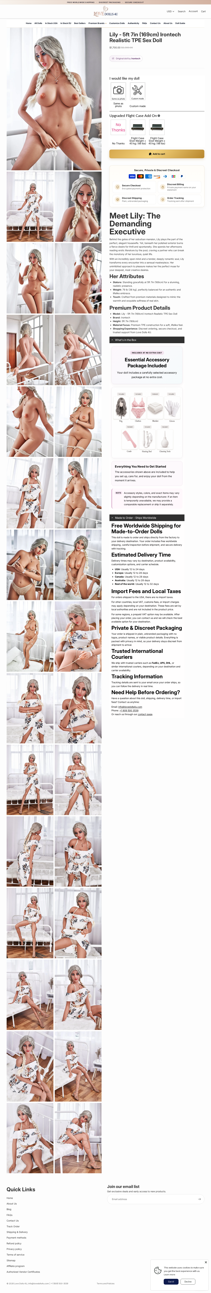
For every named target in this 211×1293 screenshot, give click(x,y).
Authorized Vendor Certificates (23, 1271)
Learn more (169, 1274)
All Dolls (38, 23)
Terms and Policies (105, 1283)
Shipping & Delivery (17, 1232)
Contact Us (155, 23)
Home (28, 23)
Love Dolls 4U (20, 1283)
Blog (9, 1209)
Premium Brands (97, 23)
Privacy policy (14, 1249)
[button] (146, 340)
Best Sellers (80, 23)
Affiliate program (16, 1266)
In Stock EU (65, 23)
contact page (145, 714)
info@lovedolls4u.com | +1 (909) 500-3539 (48, 1283)
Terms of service (15, 1254)
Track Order (13, 1226)
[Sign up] (199, 1199)
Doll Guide (180, 23)
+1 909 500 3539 (129, 710)
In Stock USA (51, 23)
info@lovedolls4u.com (130, 706)
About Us (168, 23)
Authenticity (133, 23)
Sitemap (11, 1260)
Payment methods (16, 1237)
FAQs (144, 23)
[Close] (206, 1262)
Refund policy (14, 1243)
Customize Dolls (117, 23)
